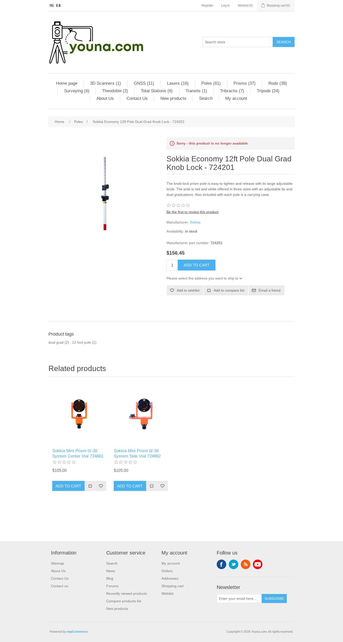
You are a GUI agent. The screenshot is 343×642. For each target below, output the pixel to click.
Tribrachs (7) (232, 90)
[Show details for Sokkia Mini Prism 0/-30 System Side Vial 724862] (140, 413)
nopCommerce (77, 631)
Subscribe (274, 599)
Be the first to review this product (192, 212)
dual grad (56, 342)
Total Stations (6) (157, 90)
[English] (52, 5)
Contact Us (137, 98)
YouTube (257, 564)
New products (173, 98)
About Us (105, 98)
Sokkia (195, 222)
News (110, 571)
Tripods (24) (268, 90)
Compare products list (123, 601)
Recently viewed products (126, 593)
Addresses (169, 578)
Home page (66, 83)
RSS (245, 564)
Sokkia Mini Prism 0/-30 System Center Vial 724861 (77, 453)
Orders (167, 571)
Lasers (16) (178, 83)
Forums (112, 586)
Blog (109, 578)
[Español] (58, 5)
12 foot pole (81, 342)
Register (207, 5)
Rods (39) (277, 83)
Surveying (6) (76, 90)
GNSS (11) (144, 83)
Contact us (59, 586)
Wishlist (167, 593)
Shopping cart (172, 586)
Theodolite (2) (115, 90)
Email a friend (269, 290)
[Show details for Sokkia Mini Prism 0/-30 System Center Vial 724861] (79, 413)
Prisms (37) (245, 83)
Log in (225, 5)
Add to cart (196, 265)
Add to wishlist (188, 290)
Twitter (233, 564)
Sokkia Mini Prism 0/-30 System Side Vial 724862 (137, 453)
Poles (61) (211, 83)
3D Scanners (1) (105, 83)
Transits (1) (196, 90)
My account (236, 98)
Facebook (221, 564)
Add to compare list (229, 290)
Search (283, 42)
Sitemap (57, 563)
